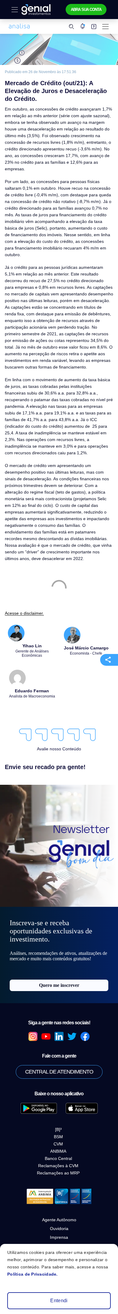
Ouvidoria (59, 1228)
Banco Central (58, 1158)
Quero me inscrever (59, 985)
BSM (58, 1136)
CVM (58, 1144)
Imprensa (59, 1237)
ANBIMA (58, 1151)
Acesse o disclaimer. (24, 613)
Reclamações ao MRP (58, 1173)
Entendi (58, 1300)
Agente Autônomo (59, 1219)
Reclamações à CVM (58, 1165)
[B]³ (58, 1129)
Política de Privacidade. (32, 1274)
